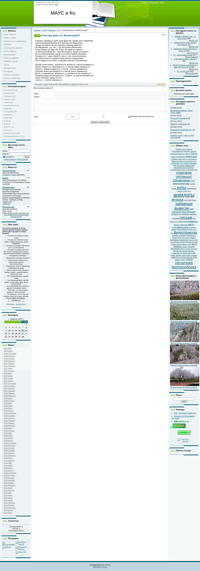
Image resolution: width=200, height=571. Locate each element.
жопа (192, 170)
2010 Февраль (9, 456)
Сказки (184, 251)
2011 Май (8, 493)
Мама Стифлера (181, 225)
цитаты (184, 170)
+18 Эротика (8, 112)
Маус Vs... (8, 127)
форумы (175, 235)
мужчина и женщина (179, 240)
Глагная (144, 2)
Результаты (10, 304)
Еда (196, 170)
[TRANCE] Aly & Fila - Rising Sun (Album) (185, 44)
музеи (178, 255)
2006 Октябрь (9, 356)
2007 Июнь (8, 376)
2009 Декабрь (9, 451)
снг (194, 161)
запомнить (9, 157)
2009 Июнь (8, 436)
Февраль (52, 30)
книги (195, 249)
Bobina (177, 260)
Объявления (181, 180)
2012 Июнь (8, 500)
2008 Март (8, 398)
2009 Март (8, 428)
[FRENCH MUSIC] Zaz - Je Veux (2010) (185, 38)
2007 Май (8, 373)
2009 (44, 30)
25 (13, 337)
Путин (182, 260)
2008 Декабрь (9, 421)
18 (13, 334)
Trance (193, 153)
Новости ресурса (10, 133)
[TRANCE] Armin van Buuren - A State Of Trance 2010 (185, 66)
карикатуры (190, 165)
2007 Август (8, 381)
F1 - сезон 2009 (183, 71)
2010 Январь (9, 453)
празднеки (183, 221)
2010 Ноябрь (9, 478)
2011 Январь (9, 483)
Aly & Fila (193, 257)
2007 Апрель (9, 371)
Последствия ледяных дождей (184, 301)
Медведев (177, 251)
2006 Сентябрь (10, 354)
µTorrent (189, 149)
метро (173, 229)
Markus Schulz (179, 242)
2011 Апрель (9, 490)
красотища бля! (189, 253)
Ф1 (181, 253)
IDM (174, 165)
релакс (174, 188)
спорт (174, 238)
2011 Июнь (8, 495)
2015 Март (8, 513)
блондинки (183, 235)
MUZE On (193, 41)
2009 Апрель (9, 431)
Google (194, 242)
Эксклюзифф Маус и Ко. (13, 136)
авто (191, 224)
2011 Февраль (9, 485)
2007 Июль (8, 378)
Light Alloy (186, 151)
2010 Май (8, 463)
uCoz (105, 567)
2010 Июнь (8, 465)
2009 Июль (8, 438)
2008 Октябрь (9, 416)
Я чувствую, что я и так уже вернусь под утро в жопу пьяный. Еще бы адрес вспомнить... (16, 296)
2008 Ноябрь (9, 418)
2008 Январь (9, 393)
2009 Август (8, 441)
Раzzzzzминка (191, 57)
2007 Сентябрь (10, 383)
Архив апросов (20, 304)
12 (16, 331)
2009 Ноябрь (9, 448)
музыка (177, 199)
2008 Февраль (9, 396)
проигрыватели (177, 151)
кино (180, 238)
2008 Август (8, 411)
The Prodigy (184, 163)
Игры (6, 124)
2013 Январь (9, 505)
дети (189, 191)
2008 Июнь (8, 406)
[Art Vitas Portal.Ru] (22, 555)
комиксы (193, 221)
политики (192, 227)
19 (16, 334)
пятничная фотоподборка (184, 265)
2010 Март (8, 458)
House (194, 200)
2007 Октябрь (9, 386)
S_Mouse (73, 84)
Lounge (192, 184)
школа (185, 247)
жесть (185, 159)
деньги (191, 240)
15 (26, 331)
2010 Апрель (9, 461)
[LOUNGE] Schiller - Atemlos (185, 59)
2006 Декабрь (9, 361)
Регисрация (154, 2)
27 (19, 337)
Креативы (7, 96)
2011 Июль (8, 498)
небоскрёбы (185, 255)
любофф (194, 255)
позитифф (180, 165)
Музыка (7, 115)
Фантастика (191, 235)
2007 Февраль (9, 366)
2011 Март (8, 488)
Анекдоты (7, 93)
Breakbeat (193, 163)
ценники (191, 247)
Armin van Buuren (178, 157)
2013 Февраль (9, 508)
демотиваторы (181, 183)
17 (9, 334)
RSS (56, 4)
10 (9, 331)
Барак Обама (182, 244)
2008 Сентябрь (10, 413)
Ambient (193, 238)
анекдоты (183, 195)
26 (16, 337)
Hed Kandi (187, 200)
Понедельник (191, 188)
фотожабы (175, 249)
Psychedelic (175, 163)
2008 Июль (8, 408)
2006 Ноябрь (9, 359)
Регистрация (22, 159)
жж (188, 170)
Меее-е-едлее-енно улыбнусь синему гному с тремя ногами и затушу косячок (16, 272)
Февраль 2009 (16, 319)
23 (6, 337)
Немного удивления (178, 124)
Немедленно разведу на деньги (18, 258)
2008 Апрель (9, 401)
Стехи (6, 108)
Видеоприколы (185, 232)
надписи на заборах (180, 214)
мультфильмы (176, 170)
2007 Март (8, 368)
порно (180, 159)
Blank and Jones (178, 161)
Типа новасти (9, 90)
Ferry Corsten (185, 249)
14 (23, 331)
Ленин (192, 181)
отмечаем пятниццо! (184, 174)
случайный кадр (180, 227)
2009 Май (8, 433)
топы (187, 238)
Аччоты (7, 130)
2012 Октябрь (9, 503)
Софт (6, 121)
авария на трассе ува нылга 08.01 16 (185, 50)
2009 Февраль (9, 426)
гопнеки (179, 229)
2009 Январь (9, 423)
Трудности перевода (179, 118)
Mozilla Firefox (181, 149)
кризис (179, 191)
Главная (37, 30)
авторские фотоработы (184, 168)
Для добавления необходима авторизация (16, 216)
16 (6, 334)
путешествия (185, 257)
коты (181, 187)
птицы (173, 244)
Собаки (174, 159)
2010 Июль (8, 468)
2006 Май (8, 349)
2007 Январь (9, 364)
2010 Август (8, 470)
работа (187, 154)
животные (191, 156)
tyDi (183, 238)
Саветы (7, 102)
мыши (185, 230)
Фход (162, 2)
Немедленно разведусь (18, 255)
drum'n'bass (188, 161)
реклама (189, 242)
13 (19, 331)
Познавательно (9, 105)
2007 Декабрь (9, 391)
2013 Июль (8, 510)
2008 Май (8, 403)
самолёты (175, 257)
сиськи (186, 217)
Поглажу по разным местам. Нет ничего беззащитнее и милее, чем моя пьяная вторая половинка (16, 251)
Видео (6, 118)
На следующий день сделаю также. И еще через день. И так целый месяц (17, 282)
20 (19, 334)
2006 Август (8, 351)
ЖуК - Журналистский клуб (185, 413)
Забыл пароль (10, 159)
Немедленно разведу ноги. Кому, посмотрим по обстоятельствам (18, 262)
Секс (173, 255)
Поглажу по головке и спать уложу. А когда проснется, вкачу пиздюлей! (16, 241)
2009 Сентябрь (10, 443)
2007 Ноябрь (9, 388)
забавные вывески (183, 206)
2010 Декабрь (9, 480)
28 (23, 337)
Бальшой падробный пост (181, 130)
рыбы (189, 244)
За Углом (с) (192, 53)
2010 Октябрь (9, 475)
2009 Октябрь (9, 446)
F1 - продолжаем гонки (182, 55)
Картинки (7, 99)
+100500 (189, 260)
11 (13, 331)
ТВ (192, 249)
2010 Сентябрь (10, 473)
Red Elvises (192, 159)
